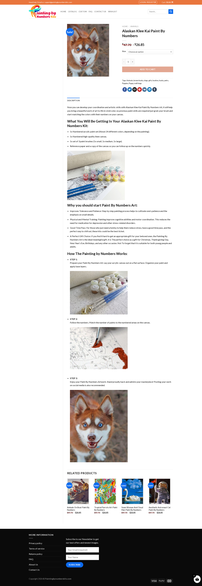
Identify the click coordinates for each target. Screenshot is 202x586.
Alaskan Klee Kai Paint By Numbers (142, 107)
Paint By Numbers (116, 205)
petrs (166, 80)
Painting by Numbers (98, 253)
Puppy (131, 83)
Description (73, 100)
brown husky (138, 80)
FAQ (90, 11)
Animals (134, 26)
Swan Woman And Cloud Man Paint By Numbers (132, 508)
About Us (33, 564)
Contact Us (100, 11)
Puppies (125, 83)
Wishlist (112, 11)
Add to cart (147, 69)
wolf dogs (138, 83)
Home (63, 11)
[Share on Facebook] (124, 89)
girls (150, 80)
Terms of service (36, 548)
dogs (146, 80)
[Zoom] (70, 73)
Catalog (72, 11)
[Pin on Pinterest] (139, 89)
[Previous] (67, 498)
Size (124, 51)
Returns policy (35, 554)
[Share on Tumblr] (154, 89)
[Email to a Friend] (134, 89)
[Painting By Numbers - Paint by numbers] (42, 11)
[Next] (173, 498)
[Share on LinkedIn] (149, 89)
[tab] (73, 100)
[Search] (170, 11)
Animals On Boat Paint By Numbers (78, 508)
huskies (155, 80)
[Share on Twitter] (129, 89)
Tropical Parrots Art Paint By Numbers (105, 508)
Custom (83, 11)
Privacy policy (35, 543)
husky (161, 80)
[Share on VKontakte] (144, 89)
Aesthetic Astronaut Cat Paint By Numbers (160, 508)
